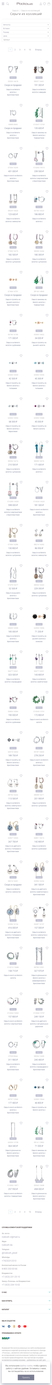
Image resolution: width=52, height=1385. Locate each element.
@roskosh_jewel (9, 1253)
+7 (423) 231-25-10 (11, 1276)
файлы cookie (26, 1366)
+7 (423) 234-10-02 (11, 1284)
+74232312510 (9, 1260)
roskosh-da (7, 1245)
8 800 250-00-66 (9, 1268)
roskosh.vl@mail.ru (11, 1237)
